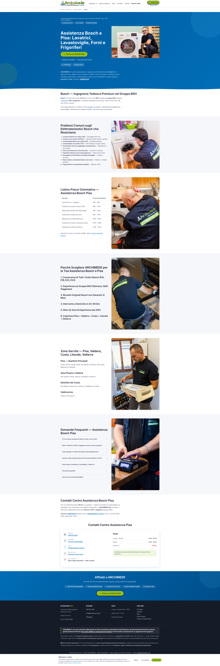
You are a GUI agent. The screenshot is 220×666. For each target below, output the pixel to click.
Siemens (65, 100)
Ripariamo (92, 3)
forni (102, 109)
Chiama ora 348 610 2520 (75, 54)
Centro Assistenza (66, 9)
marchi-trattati (77, 9)
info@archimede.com (143, 653)
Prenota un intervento (75, 554)
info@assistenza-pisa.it (95, 514)
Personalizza (145, 660)
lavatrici (90, 107)
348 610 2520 (73, 535)
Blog (113, 3)
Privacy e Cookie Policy (144, 619)
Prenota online (135, 3)
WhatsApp (67, 64)
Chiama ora (154, 2)
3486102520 (84, 79)
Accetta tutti (156, 660)
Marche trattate (104, 3)
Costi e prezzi (141, 616)
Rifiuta (136, 660)
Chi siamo (120, 3)
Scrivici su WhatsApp (75, 542)
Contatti (127, 3)
